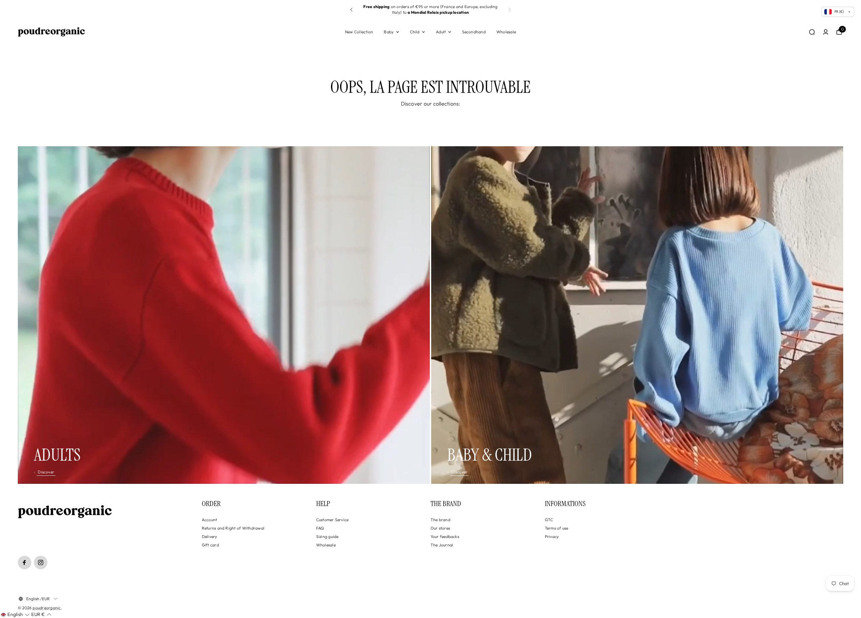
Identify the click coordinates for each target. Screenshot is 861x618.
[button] (351, 9)
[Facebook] (24, 562)
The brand (440, 519)
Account (209, 519)
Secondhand (474, 31)
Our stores (440, 528)
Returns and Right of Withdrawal (233, 528)
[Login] (825, 32)
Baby (389, 31)
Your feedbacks (444, 536)
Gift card (210, 544)
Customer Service (332, 519)
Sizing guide (327, 536)
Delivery (209, 536)
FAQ (320, 528)
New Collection (359, 31)
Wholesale (506, 31)
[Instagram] (40, 562)
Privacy (552, 536)
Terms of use (556, 528)
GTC (549, 519)
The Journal (441, 544)
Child (415, 31)
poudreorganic (47, 607)
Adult (441, 31)
